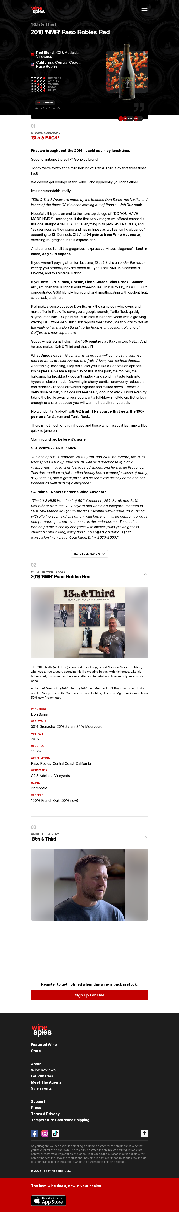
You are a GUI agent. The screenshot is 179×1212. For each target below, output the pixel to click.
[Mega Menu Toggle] (144, 10)
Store (36, 1051)
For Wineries (42, 1076)
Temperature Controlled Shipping (60, 1120)
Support (38, 1101)
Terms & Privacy (45, 1114)
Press (36, 1107)
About (36, 1064)
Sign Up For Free (89, 995)
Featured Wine (44, 1044)
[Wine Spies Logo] (41, 1039)
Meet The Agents (46, 1082)
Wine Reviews (43, 1070)
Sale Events (41, 1088)
